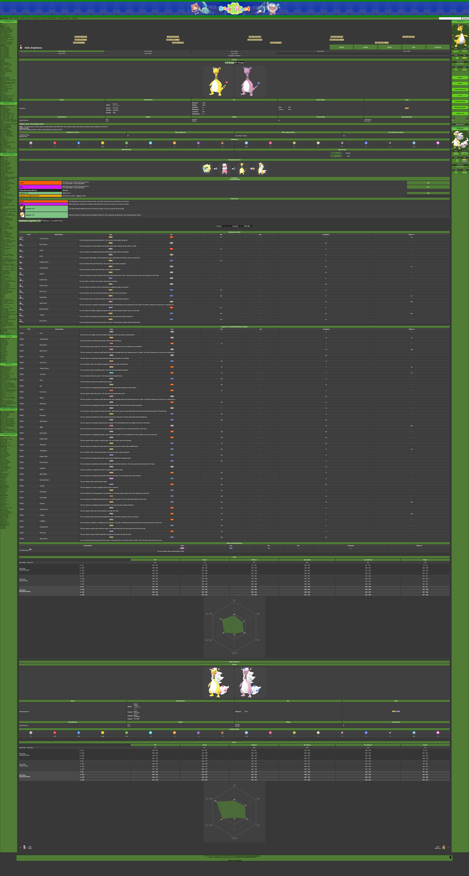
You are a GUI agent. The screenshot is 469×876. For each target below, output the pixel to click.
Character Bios (4, 107)
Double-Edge (43, 439)
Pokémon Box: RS (5, 285)
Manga (9, 336)
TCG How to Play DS (5, 248)
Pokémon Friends (4, 165)
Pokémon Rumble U (5, 236)
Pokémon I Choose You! (6, 400)
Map (428, 183)
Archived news (4, 25)
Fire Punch (43, 392)
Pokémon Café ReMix (5, 167)
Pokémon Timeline (5, 77)
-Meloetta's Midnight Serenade (8, 390)
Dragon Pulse (44, 456)
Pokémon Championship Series (8, 80)
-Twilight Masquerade (5, 467)
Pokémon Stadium (4, 313)
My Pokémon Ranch (5, 272)
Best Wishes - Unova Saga (7, 116)
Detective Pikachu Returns (7, 172)
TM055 (21, 433)
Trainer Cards (3, 440)
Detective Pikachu (4, 203)
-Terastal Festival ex (5, 511)
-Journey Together (4, 461)
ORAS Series (3, 360)
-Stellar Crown (3, 465)
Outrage (42, 486)
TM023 (21, 368)
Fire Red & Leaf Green (6, 277)
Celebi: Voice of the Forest (7, 373)
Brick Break (43, 345)
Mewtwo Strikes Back (5, 368)
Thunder (41, 315)
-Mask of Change (4, 517)
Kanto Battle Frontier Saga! (7, 114)
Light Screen (43, 303)
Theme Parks (3, 92)
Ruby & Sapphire (4, 276)
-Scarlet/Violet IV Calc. (6, 70)
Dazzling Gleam (44, 480)
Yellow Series (3, 347)
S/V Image (239, 63)
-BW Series (3, 480)
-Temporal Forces (4, 468)
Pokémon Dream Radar (6, 233)
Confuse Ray (43, 279)
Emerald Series (4, 352)
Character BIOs (4, 341)
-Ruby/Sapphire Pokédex (6, 29)
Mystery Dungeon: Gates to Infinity (7, 238)
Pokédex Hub (37, 18)
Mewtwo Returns (4, 372)
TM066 (21, 444)
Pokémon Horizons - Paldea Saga (8, 123)
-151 (1, 472)
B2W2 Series (3, 358)
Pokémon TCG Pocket (6, 173)
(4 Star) (81, 196)
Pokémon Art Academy (6, 214)
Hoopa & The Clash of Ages (7, 397)
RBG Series (3, 345)
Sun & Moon (3, 193)
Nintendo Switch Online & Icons (8, 329)
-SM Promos (3, 491)
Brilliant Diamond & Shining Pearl (8, 177)
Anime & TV (8, 103)
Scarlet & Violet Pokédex (49, 18)
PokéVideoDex (4, 140)
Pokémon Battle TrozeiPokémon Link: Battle (8, 212)
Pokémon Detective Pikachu (7, 406)
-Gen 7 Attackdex (4, 54)
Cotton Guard (43, 285)
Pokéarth (74, 18)
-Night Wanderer (4, 516)
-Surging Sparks (4, 463)
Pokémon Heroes (4, 375)
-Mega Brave (3, 502)
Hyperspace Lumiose (69, 196)
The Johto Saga (4, 111)
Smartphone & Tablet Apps (7, 325)
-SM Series (3, 478)
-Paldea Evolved (4, 474)
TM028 (21, 386)
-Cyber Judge (3, 521)
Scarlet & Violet (4, 160)
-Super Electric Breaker (6, 512)
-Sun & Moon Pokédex (5, 34)
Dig (41, 386)
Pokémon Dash (4, 282)
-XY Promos (3, 493)
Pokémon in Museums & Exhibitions (6, 84)
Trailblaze (42, 521)
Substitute (42, 468)
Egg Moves (438, 47)
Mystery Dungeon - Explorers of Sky (8, 266)
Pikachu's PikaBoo (5, 415)
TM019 (21, 362)
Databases (9, 21)
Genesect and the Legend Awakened (6, 392)
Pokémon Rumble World (6, 218)
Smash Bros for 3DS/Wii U (7, 227)
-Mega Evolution (4, 456)
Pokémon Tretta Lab (5, 234)
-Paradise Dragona (5, 513)
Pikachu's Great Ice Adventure (8, 423)
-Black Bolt (3, 457)
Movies (8, 364)
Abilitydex (2, 61)
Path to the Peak (4, 138)
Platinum (2, 253)
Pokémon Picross (4, 222)
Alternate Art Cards (5, 443)
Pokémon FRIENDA (5, 333)
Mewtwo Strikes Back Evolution (8, 403)
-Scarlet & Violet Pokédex (6, 42)
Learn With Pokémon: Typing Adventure (7, 246)
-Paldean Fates (4, 469)
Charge (41, 274)
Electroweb (43, 491)
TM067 (21, 450)
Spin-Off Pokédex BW (5, 65)
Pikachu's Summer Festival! (7, 418)
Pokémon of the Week (5, 71)
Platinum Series (4, 354)
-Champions (3, 72)
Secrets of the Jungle (5, 404)
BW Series (2, 356)
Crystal (2, 298)
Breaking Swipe (43, 309)
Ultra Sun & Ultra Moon (6, 194)
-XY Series (2, 479)
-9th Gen (2, 73)
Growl (41, 256)
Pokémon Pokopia (4, 163)
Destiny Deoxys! (4, 377)
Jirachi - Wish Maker (5, 376)
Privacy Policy (240, 856)
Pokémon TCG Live (5, 190)
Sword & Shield (4, 176)
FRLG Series (3, 350)
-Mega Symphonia (4, 504)
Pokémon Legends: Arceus (7, 178)
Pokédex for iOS (4, 249)
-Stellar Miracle (4, 515)
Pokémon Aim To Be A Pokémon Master (8, 122)
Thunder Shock (43, 262)
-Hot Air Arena (3, 509)
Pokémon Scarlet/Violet (52, 221)
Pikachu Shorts (9, 409)
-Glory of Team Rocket (6, 507)
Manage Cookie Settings (253, 856)
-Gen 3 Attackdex (4, 49)
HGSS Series (3, 355)
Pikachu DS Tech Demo (6, 291)
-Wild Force (3, 520)
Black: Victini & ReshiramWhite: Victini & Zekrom (8, 388)
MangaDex (3, 339)
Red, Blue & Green (5, 305)
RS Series (2, 349)
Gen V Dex (407, 51)
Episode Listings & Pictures (7, 105)
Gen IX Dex (62, 51)
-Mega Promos (4, 488)
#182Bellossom (438, 847)
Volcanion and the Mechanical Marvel (7, 399)
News (1, 23)
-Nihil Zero (2, 499)
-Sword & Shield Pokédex (6, 37)
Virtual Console (4, 321)
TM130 (21, 527)
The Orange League (5, 110)
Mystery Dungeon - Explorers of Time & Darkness (8, 271)
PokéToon (2, 137)
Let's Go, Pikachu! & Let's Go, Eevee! (8, 196)
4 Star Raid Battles (79, 183)
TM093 (21, 486)
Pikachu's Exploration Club (7, 422)
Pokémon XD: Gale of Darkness (8, 281)
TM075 (21, 456)
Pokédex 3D (3, 243)
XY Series (2, 359)
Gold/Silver (3, 297)
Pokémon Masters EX (5, 168)
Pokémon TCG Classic (6, 445)
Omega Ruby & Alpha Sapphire (8, 209)
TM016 (21, 351)
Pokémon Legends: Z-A (30, 221)
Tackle (41, 250)
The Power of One (4, 370)
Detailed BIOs (3, 342)
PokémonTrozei (4, 289)
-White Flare (3, 458)
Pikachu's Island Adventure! (7, 421)
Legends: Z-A (3, 161)
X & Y (1, 207)
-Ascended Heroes (5, 454)
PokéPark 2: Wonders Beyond (7, 240)
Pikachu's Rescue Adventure (7, 412)
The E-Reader (3, 293)
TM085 (21, 468)
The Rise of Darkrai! (5, 382)
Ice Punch (43, 374)
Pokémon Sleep (4, 171)
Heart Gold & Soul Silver (6, 254)
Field (348, 156)
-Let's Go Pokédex (5, 36)
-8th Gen (2, 75)
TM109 (21, 515)
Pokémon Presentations (6, 88)
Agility (41, 427)
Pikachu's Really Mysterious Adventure (7, 426)
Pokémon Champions (5, 162)
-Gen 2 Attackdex (4, 48)
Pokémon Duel (4, 226)
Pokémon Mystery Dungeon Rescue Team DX (7, 184)
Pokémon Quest (4, 204)
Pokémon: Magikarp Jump (6, 199)
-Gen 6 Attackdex (4, 53)
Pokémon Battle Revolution (7, 264)
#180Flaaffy (30, 847)
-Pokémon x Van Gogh (5, 86)
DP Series (2, 353)
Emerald (2, 278)
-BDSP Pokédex (4, 38)
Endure (42, 409)
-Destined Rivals (4, 460)
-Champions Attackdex (6, 58)
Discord (29, 18)
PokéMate (2, 294)
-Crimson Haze (4, 518)
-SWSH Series (3, 477)
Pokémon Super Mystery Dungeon (6, 220)
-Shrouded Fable (4, 466)
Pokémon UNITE (4, 170)
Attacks (389, 47)
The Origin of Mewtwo (5, 367)
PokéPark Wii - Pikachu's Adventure (6, 262)
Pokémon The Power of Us (7, 401)
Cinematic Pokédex (5, 67)
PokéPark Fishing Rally (6, 292)
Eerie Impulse (43, 244)
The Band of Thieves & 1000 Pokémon (7, 216)
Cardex (2, 66)
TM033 (21, 403)
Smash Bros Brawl (5, 274)
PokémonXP (3, 81)
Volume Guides (4, 344)
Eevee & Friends (4, 428)
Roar (41, 333)
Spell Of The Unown (5, 371)
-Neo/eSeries (3, 484)
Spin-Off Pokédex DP (5, 64)
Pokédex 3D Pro (4, 244)
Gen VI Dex (320, 51)
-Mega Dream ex (4, 500)
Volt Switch (43, 444)
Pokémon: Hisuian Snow (6, 134)
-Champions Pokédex (5, 44)
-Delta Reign (3, 447)
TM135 (21, 532)
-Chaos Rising (3, 451)
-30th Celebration (4, 449)
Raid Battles (3, 444)
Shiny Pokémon (4, 128)
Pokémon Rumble (4, 258)
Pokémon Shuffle (4, 217)
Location (365, 47)
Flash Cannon (44, 462)
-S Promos (2, 527)
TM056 (21, 439)
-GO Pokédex (3, 40)
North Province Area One (81, 182)
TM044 (21, 421)
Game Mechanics (4, 69)
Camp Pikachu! (4, 416)
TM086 (21, 474)
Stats (413, 47)
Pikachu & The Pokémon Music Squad (8, 431)
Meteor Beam (44, 538)
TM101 (21, 491)
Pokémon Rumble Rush (6, 200)
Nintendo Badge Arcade (6, 228)
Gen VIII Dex (148, 51)
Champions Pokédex (64, 18)
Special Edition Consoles (6, 322)
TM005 (21, 333)
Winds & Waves (4, 157)
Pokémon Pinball (4, 310)
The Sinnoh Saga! (4, 115)
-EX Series (2, 483)
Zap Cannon (43, 320)
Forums (16, 18)
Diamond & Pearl (4, 252)
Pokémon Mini (3, 302)
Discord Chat (3, 94)
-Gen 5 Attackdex (4, 51)
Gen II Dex (234, 53)
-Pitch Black (3, 450)
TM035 (21, 409)
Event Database (4, 97)
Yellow (1, 307)
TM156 (21, 538)
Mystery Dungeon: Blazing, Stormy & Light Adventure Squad (8, 260)
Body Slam (43, 403)
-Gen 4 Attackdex (4, 50)
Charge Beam (44, 527)
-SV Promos (3, 489)
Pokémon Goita (4, 331)
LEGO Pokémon (4, 89)
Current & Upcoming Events (7, 95)
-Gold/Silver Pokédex (5, 28)
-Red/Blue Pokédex (5, 27)
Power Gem (42, 291)
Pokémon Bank (4, 210)
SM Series (2, 361)
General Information (5, 338)
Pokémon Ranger (4, 287)
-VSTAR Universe (4, 522)
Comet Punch (44, 509)
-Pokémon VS (3, 523)
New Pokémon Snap (5, 188)
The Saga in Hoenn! (5, 112)
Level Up (235, 226)
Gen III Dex (148, 53)
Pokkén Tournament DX (6, 201)
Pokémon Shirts (4, 91)
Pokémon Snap (4, 309)
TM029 (21, 392)
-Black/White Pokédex (5, 32)
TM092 (21, 480)
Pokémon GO (3, 166)
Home (11, 18)
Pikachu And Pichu (5, 413)
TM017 (21, 356)
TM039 (21, 415)
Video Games (9, 154)
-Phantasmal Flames (5, 455)
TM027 (21, 380)
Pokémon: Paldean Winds (6, 136)
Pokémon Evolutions (5, 133)
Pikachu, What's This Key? (7, 429)
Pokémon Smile (4, 185)
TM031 (21, 398)
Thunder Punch (43, 238)
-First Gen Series (4, 485)
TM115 (21, 521)
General (341, 47)
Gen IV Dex (62, 53)
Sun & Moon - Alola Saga (6, 118)
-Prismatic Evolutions (5, 462)
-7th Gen (2, 76)
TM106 (21, 503)
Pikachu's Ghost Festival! (6, 420)
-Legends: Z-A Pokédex (6, 43)
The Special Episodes (5, 126)
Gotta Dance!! (3, 417)
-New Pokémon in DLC (6, 99)
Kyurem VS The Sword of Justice (8, 389)
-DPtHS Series (4, 482)
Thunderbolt (42, 297)
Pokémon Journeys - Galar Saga (8, 120)
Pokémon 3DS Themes (6, 324)
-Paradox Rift (3, 471)
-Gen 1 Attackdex (4, 47)
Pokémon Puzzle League (6, 308)
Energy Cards (3, 441)
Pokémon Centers (4, 78)
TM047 (21, 427)
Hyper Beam (43, 421)
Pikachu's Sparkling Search (7, 424)
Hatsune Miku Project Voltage (7, 82)
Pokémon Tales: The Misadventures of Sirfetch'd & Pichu (7, 148)
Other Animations (4, 143)
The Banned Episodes (5, 127)
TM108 (21, 509)
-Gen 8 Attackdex (4, 55)
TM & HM (247, 226)
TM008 (21, 339)
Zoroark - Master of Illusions (7, 386)
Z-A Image (229, 63)
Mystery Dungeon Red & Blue (7, 288)
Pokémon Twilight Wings (6, 132)
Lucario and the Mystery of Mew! (8, 378)
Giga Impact (43, 433)
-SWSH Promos (4, 490)
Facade (42, 515)
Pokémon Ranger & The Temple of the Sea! (8, 380)
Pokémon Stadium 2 (5, 299)
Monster (348, 153)
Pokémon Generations (5, 131)
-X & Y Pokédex (4, 33)
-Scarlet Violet (3, 476)
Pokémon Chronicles (5, 125)
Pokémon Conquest (5, 239)
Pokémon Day (3, 87)
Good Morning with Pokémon (7, 142)
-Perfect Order (3, 452)
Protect (42, 356)
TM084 (21, 462)
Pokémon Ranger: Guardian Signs (7, 256)
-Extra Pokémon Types (6, 439)
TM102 (21, 497)
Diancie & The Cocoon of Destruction (6, 395)
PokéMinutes (3, 139)
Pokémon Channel (4, 283)
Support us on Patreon (234, 860)
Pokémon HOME (4, 179)
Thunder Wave (43, 268)
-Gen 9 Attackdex (4, 56)
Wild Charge (43, 474)
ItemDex (2, 59)
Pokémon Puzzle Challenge (7, 300)
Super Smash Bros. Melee (6, 303)
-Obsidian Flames (4, 473)
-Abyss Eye (3, 496)
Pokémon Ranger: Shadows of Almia (8, 268)
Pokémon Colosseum (5, 280)
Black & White (3, 231)
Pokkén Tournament (5, 225)
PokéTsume (3, 151)
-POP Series (3, 494)
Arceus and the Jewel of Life (7, 384)
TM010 (21, 345)
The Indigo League (5, 109)
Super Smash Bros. (5, 315)
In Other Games (4, 320)
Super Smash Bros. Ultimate (7, 205)
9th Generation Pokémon (6, 98)
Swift (41, 380)
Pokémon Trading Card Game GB (8, 314)
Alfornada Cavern (68, 182)
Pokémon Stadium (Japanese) (7, 311)
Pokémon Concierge (5, 145)
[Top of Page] (450, 857)
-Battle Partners (4, 510)
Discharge (43, 415)
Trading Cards (8, 434)
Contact (22, 18)
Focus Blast (43, 497)
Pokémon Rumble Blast (6, 242)
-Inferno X (2, 501)
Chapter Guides (4, 343)
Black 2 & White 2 (4, 232)
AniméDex (2, 106)
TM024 (21, 374)
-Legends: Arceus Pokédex (7, 39)
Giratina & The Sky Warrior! (7, 383)
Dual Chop (43, 532)
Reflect (42, 398)
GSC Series (3, 348)
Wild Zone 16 (66, 193)
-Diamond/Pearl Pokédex (6, 31)
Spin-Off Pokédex (4, 62)
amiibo (1, 327)
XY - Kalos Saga (4, 117)
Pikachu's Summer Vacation (7, 411)
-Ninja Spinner (3, 498)
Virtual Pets (3, 326)
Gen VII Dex (234, 51)
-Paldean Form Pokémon (6, 100)
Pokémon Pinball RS (5, 286)
